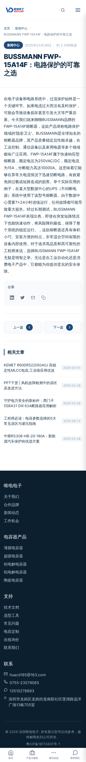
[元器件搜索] (63, 10)
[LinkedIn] (12, 297)
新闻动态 (11, 512)
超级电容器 (13, 556)
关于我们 (11, 496)
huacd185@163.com (28, 674)
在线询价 (11, 639)
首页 (7, 28)
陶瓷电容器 (13, 580)
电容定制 (11, 631)
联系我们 (11, 647)
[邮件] (33, 297)
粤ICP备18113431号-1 (43, 744)
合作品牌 (11, 504)
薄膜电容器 (13, 547)
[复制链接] (43, 297)
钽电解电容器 (15, 564)
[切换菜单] (78, 10)
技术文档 (11, 607)
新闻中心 (21, 28)
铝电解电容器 (15, 572)
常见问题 (11, 623)
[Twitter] (22, 297)
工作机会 (11, 520)
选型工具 (11, 615)
